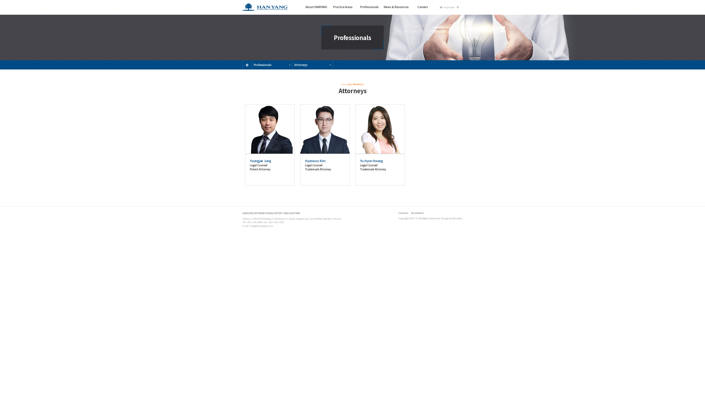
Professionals (369, 7)
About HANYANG (316, 7)
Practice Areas (342, 7)
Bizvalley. (458, 218)
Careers (422, 7)
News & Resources (396, 7)
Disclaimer (417, 213)
